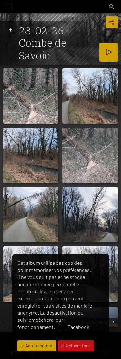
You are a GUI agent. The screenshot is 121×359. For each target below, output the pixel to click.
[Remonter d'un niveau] (11, 30)
